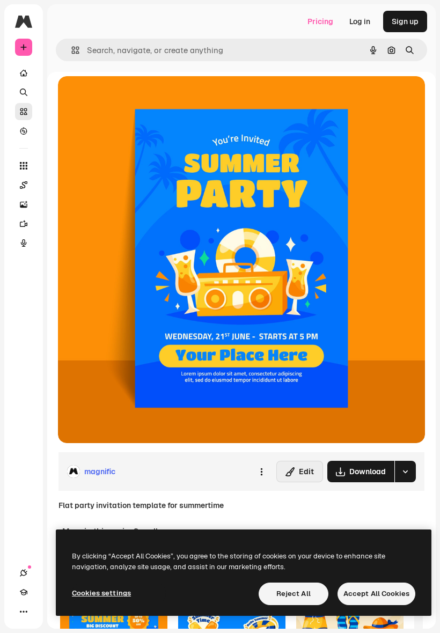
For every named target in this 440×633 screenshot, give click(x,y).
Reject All (293, 593)
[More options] (261, 471)
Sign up (405, 21)
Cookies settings (101, 593)
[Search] (23, 92)
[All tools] (23, 165)
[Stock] (23, 111)
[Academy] (23, 592)
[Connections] (23, 573)
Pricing (320, 21)
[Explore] (23, 130)
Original (127, 96)
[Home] (23, 73)
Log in (359, 21)
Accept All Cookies (376, 593)
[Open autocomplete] (71, 50)
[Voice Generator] (23, 243)
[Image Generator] (23, 204)
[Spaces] (23, 185)
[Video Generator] (23, 223)
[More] (23, 611)
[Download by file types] (405, 471)
